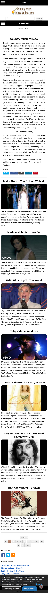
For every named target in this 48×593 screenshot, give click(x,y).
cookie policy (37, 584)
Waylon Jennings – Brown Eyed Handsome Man (24, 435)
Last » (28, 545)
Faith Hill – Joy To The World (24, 280)
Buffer (21, 173)
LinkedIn (28, 173)
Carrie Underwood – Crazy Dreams (24, 382)
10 (32, 541)
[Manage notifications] (41, 587)
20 (37, 541)
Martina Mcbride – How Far (24, 232)
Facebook (14, 173)
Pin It (35, 173)
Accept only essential (11, 589)
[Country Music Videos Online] (24, 16)
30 (42, 541)
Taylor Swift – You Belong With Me (24, 181)
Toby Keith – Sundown (24, 331)
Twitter (6, 173)
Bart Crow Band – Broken (24, 487)
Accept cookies (29, 589)
